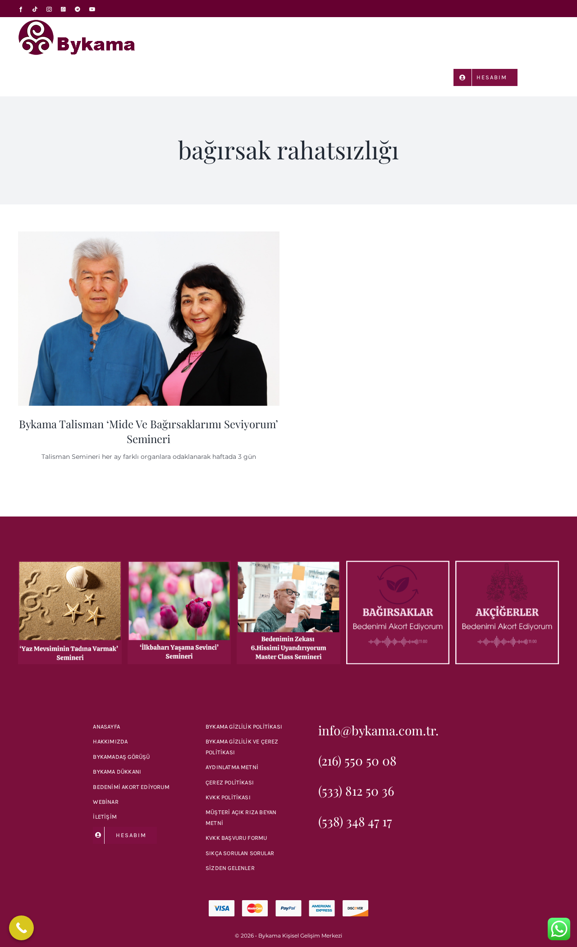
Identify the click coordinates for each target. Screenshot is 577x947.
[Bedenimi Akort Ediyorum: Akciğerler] (507, 565)
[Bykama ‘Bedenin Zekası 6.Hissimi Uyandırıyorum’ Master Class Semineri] (288, 565)
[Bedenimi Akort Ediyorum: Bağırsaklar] (398, 565)
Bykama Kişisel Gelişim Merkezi (300, 935)
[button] (546, 77)
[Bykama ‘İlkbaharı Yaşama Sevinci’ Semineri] (179, 565)
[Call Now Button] (21, 927)
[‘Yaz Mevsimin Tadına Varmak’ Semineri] (70, 565)
